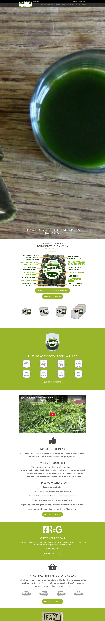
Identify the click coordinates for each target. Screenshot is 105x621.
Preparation (50, 4)
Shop (84, 4)
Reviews (64, 4)
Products (43, 4)
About (69, 4)
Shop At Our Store (53, 296)
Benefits (58, 4)
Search (75, 1)
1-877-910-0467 (35, 1)
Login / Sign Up (82, 1)
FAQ (73, 4)
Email (28, 1)
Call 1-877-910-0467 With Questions (53, 290)
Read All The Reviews (52, 553)
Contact (78, 4)
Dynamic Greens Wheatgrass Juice (25, 4)
